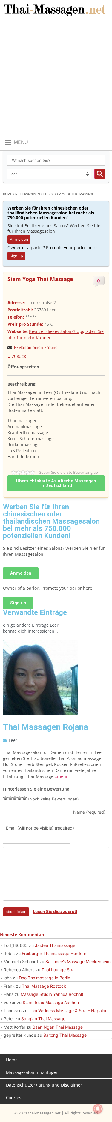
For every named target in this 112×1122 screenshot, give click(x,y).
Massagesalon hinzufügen (32, 1072)
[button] (16, 142)
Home (7, 194)
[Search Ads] (99, 174)
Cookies (13, 1097)
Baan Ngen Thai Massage (58, 1027)
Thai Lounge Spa (58, 969)
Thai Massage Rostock (44, 986)
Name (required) (89, 812)
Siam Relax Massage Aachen (51, 1002)
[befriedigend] (15, 798)
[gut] (19, 798)
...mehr (60, 776)
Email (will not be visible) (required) (40, 827)
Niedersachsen (27, 194)
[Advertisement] (56, 78)
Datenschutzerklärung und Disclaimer (44, 1085)
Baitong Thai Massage (65, 1035)
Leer (46, 194)
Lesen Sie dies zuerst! (55, 911)
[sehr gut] (24, 798)
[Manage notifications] (98, 1109)
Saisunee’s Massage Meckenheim (78, 961)
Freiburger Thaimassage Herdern (54, 953)
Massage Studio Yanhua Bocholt (52, 994)
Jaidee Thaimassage (55, 945)
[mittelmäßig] (10, 798)
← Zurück (16, 356)
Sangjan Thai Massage (43, 1018)
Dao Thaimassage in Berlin (44, 977)
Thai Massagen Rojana (45, 727)
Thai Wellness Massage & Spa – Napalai (67, 1010)
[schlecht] (5, 798)
